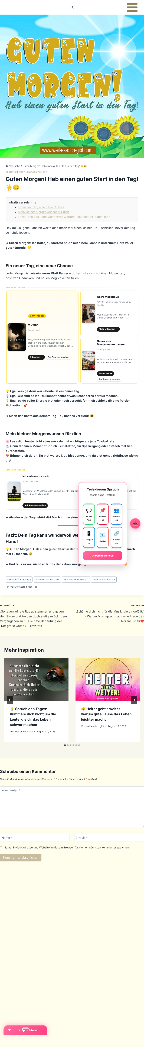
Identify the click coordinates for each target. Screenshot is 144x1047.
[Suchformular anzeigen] (72, 7)
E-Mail (81, 837)
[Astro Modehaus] (109, 313)
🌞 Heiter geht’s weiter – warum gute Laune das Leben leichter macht (106, 714)
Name (7, 837)
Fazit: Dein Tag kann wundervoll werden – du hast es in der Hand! (64, 217)
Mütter (33, 325)
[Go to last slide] (10, 700)
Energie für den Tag (19, 579)
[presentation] (36, 679)
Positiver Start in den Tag (22, 586)
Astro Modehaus (108, 296)
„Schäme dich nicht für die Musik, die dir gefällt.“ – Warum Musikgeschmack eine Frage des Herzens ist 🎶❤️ (110, 613)
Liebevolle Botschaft (76, 579)
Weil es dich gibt (24, 731)
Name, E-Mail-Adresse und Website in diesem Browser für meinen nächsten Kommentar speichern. (67, 847)
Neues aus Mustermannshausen (111, 343)
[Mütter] (42, 337)
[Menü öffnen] (132, 7)
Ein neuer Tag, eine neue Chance (41, 207)
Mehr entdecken (108, 329)
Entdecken (36, 357)
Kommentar (11, 790)
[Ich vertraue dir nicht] (72, 491)
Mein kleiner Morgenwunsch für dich (43, 212)
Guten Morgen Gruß (47, 579)
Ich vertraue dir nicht (36, 476)
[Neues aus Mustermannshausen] (109, 360)
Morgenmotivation (104, 579)
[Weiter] (134, 700)
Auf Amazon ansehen (58, 357)
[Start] (7, 165)
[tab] (65, 745)
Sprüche (11, 172)
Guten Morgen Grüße (33, 172)
